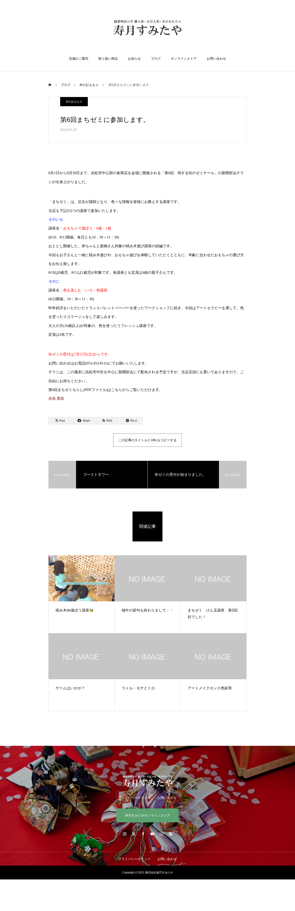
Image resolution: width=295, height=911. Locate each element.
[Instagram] (124, 834)
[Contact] (161, 834)
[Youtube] (152, 834)
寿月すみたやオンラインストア (147, 815)
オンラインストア (184, 58)
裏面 (60, 398)
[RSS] (170, 834)
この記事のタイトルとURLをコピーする (147, 440)
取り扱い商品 (108, 58)
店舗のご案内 (78, 58)
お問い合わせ (216, 58)
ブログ (156, 58)
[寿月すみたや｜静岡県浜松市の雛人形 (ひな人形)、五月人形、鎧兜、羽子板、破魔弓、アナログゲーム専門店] (147, 28)
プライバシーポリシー (134, 797)
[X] (133, 834)
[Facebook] (143, 834)
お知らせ (134, 58)
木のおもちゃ (74, 101)
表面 (52, 398)
